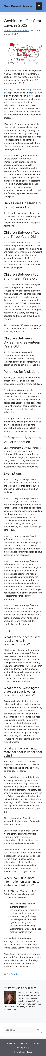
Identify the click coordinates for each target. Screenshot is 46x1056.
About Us (11, 1043)
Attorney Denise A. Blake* (16, 30)
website (35, 948)
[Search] (38, 1030)
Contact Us (22, 1043)
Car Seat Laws (14, 974)
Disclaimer (34, 1043)
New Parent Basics (18, 6)
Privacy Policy (23, 1047)
